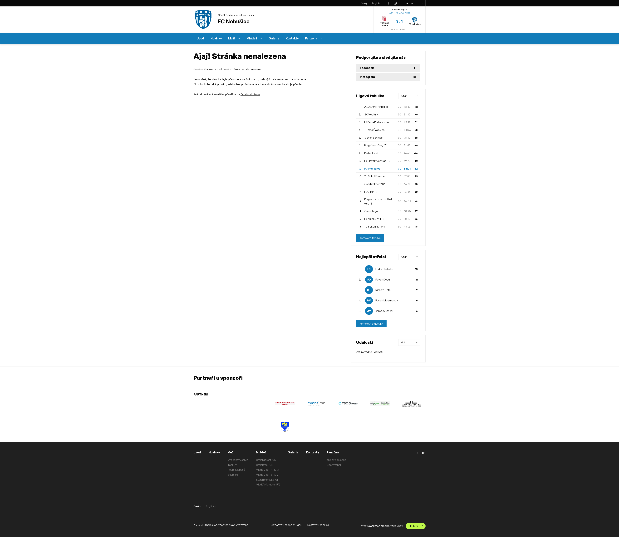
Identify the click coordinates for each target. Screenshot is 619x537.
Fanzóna (311, 38)
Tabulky (232, 464)
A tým (409, 3)
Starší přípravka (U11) (267, 479)
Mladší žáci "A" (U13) (268, 469)
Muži (231, 38)
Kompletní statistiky (371, 323)
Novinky (216, 38)
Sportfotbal (334, 464)
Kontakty (292, 38)
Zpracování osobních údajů (286, 525)
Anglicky (376, 3)
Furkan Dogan (383, 279)
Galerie (274, 38)
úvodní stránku (250, 94)
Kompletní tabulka (370, 238)
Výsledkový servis (238, 459)
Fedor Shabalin (384, 269)
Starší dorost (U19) (266, 459)
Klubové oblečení (336, 459)
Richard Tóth (383, 290)
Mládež (252, 38)
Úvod (200, 38)
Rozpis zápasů (236, 469)
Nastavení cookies (318, 525)
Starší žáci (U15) (265, 464)
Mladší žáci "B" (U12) (267, 474)
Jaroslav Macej (384, 311)
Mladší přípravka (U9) (268, 484)
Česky (364, 3)
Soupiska (233, 474)
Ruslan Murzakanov (386, 300)
